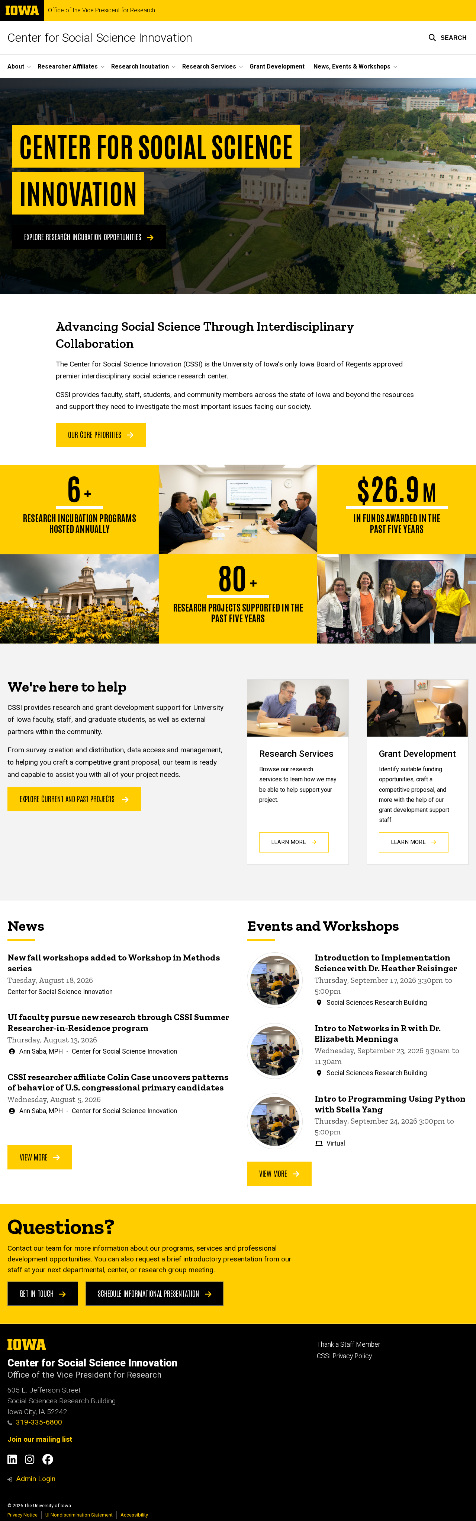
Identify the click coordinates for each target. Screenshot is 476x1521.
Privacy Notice (22, 1515)
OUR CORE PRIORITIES (95, 434)
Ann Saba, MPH (41, 1051)
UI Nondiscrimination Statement (79, 1515)
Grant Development (277, 66)
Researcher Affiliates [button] (68, 66)
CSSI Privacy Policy (344, 1356)
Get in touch (37, 1293)
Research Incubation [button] (140, 66)
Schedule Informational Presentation (149, 1293)
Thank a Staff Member (348, 1344)
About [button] (15, 66)
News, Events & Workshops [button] (351, 66)
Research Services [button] (209, 66)
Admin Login (35, 1478)
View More (34, 1157)
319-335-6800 (39, 1422)
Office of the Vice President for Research (101, 10)
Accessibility (134, 1515)
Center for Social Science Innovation (99, 38)
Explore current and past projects (67, 798)
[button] (447, 37)
